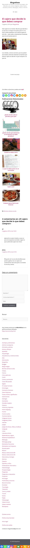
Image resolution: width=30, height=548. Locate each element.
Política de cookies (7, 525)
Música (4, 450)
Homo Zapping (6, 409)
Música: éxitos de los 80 (8, 452)
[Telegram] (14, 95)
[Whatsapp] (6, 95)
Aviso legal (5, 521)
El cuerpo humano (7, 386)
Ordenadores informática (9, 465)
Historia (4, 405)
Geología (4, 399)
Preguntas (5, 472)
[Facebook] (3, 95)
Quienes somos (6, 514)
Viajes (3, 498)
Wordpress (5, 506)
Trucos (4, 493)
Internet (4, 422)
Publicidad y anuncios (8, 480)
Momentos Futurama (8, 444)
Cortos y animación (7, 379)
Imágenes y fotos (6, 420)
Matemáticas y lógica (8, 435)
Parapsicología (6, 470)
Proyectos (4, 476)
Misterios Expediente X (8, 437)
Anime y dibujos (6, 349)
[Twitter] (9, 95)
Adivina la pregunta (7, 345)
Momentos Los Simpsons (9, 446)
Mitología (4, 440)
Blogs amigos (6, 366)
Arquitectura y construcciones (10, 356)
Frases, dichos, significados (9, 394)
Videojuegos (5, 500)
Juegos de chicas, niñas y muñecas (11, 427)
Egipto (4, 384)
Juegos (4, 424)
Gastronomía (5, 396)
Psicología (5, 478)
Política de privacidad (8, 518)
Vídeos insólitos (6, 504)
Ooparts (4, 461)
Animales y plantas (7, 347)
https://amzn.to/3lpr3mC (9, 331)
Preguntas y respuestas (8, 474)
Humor (4, 412)
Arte (3, 358)
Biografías (5, 362)
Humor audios (6, 414)
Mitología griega (6, 442)
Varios (4, 496)
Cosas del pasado (7, 381)
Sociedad (4, 485)
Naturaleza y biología (8, 457)
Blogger (4, 364)
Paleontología (6, 467)
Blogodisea (15, 2)
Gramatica (5, 401)
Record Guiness (6, 483)
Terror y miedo (6, 491)
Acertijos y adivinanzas (8, 343)
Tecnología (5, 487)
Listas (3, 431)
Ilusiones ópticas (6, 416)
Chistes (4, 371)
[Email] (20, 95)
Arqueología (5, 353)
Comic (4, 377)
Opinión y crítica (6, 463)
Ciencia (4, 373)
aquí (22, 89)
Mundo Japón (6, 448)
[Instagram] (11, 95)
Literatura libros (6, 433)
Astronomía (5, 360)
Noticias (4, 459)
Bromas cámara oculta (10, 211)
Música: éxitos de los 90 (8, 455)
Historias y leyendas (7, 407)
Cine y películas (6, 375)
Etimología (5, 388)
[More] (25, 95)
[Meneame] (17, 95)
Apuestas (4, 351)
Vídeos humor (6, 502)
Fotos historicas (6, 392)
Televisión (5, 489)
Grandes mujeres (7, 403)
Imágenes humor (7, 418)
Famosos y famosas (7, 390)
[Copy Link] (22, 95)
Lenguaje (4, 429)
